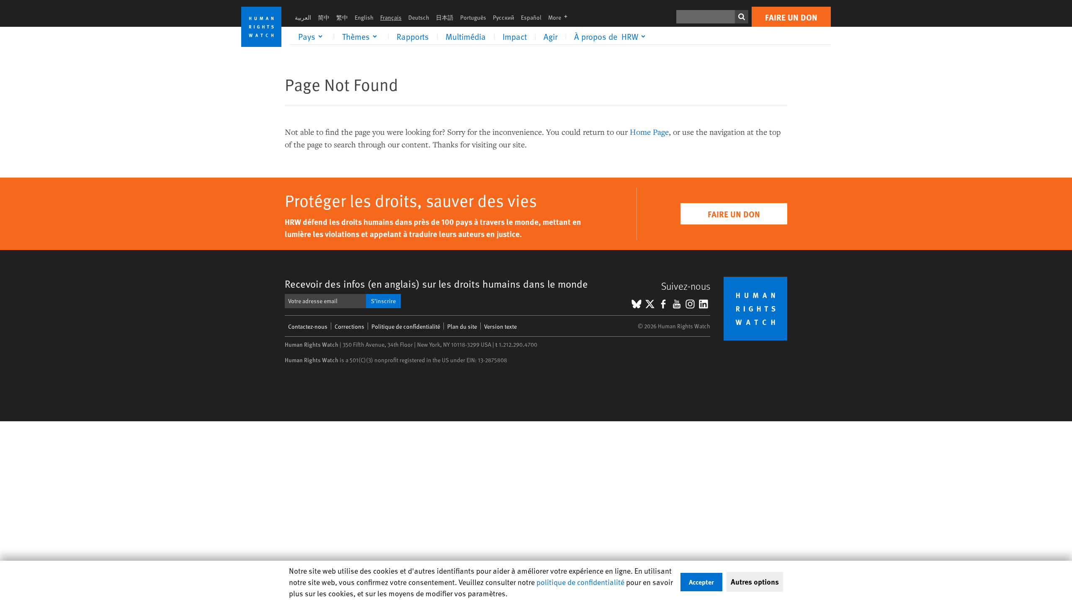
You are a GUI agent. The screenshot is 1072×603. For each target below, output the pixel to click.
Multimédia (466, 36)
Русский (503, 17)
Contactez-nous (307, 326)
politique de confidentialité (580, 582)
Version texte (500, 326)
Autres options (755, 581)
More (560, 17)
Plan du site (462, 326)
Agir (550, 36)
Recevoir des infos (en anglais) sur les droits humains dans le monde (436, 284)
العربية (303, 17)
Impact (514, 36)
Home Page (649, 131)
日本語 (445, 17)
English (364, 17)
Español (531, 17)
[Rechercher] (741, 16)
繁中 (342, 17)
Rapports (413, 36)
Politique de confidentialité (405, 326)
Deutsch (418, 17)
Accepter (701, 582)
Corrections (349, 326)
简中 (324, 17)
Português (473, 17)
